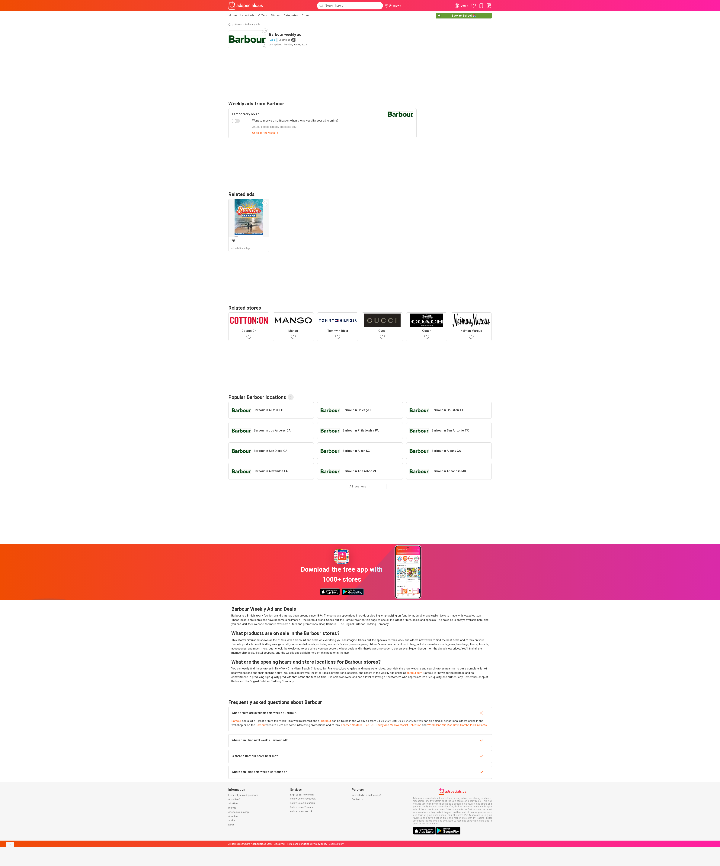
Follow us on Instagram (302, 803)
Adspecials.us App (238, 812)
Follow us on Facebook (303, 798)
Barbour (249, 24)
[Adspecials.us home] (245, 5)
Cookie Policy (336, 843)
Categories (290, 15)
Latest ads (247, 15)
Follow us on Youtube (302, 807)
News (231, 824)
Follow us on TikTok (301, 811)
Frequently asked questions (243, 795)
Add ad (232, 820)
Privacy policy (319, 843)
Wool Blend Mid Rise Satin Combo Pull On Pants (457, 725)
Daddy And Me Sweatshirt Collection (398, 725)
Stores (275, 15)
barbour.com (414, 673)
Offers (262, 15)
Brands (232, 807)
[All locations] (291, 397)
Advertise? (234, 799)
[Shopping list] (489, 6)
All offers (233, 803)
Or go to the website (265, 133)
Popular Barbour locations (257, 397)
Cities (305, 15)
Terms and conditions (299, 843)
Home (233, 15)
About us (233, 816)
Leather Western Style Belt (358, 725)
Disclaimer (279, 843)
